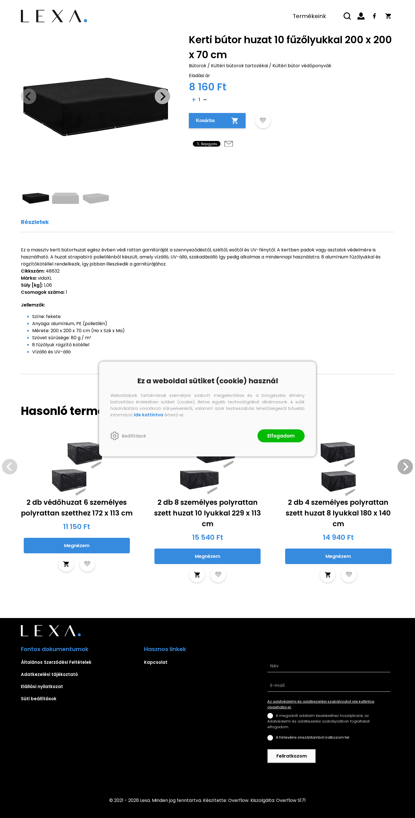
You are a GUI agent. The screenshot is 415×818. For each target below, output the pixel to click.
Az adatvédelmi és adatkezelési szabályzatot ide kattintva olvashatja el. (320, 704)
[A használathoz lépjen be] (263, 120)
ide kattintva (148, 415)
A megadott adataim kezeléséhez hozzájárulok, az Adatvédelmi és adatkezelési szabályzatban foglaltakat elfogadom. (318, 721)
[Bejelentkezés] (361, 16)
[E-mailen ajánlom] (228, 144)
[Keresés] (347, 16)
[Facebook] (374, 16)
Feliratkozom (291, 756)
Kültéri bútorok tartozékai (239, 65)
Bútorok (197, 65)
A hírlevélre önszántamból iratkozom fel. (313, 737)
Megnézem (76, 545)
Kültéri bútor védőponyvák (301, 65)
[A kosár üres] (388, 16)
